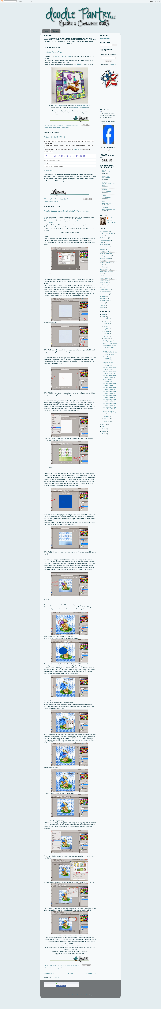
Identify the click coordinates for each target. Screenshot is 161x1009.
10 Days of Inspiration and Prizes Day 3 (109, 400)
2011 (103, 431)
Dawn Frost (105, 176)
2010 (103, 434)
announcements (105, 247)
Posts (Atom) (55, 977)
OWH (101, 242)
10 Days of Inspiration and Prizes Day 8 (109, 376)
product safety (104, 282)
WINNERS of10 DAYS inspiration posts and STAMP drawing (110, 353)
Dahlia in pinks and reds (108, 209)
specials (102, 296)
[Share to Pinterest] (89, 125)
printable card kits (105, 276)
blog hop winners (105, 251)
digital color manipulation (55, 968)
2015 (103, 317)
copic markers (65, 127)
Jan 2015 (106, 421)
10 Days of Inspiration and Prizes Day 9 (109, 372)
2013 (103, 426)
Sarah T (104, 189)
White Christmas (106, 191)
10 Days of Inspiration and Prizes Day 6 (109, 388)
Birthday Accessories (83, 105)
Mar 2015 (107, 416)
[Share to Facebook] (87, 125)
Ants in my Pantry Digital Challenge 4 (109, 412)
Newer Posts (49, 973)
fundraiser (103, 267)
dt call (102, 260)
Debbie (104, 170)
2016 (103, 314)
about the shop (104, 244)
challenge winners (105, 256)
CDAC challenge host (106, 233)
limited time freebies (106, 271)
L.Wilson (111, 218)
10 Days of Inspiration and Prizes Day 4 (109, 396)
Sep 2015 (107, 326)
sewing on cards (105, 289)
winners (102, 307)
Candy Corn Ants (106, 203)
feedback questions (106, 262)
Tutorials (55, 31)
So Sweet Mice (48, 219)
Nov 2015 (107, 321)
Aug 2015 (107, 329)
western (102, 305)
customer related (105, 258)
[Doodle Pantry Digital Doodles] (108, 143)
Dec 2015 (107, 319)
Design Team (104, 238)
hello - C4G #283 (106, 171)
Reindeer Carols (106, 197)
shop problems (104, 291)
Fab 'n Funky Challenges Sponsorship (107, 358)
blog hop (102, 249)
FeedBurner (112, 64)
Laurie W (105, 207)
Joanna (104, 182)
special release (104, 294)
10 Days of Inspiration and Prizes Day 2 (109, 404)
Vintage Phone (76, 221)
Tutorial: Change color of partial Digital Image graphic (66, 211)
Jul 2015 (106, 331)
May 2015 (107, 336)
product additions (105, 278)
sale (101, 287)
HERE (79, 64)
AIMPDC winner (53, 201)
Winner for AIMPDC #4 (54, 137)
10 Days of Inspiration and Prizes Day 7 (109, 384)
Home (46, 31)
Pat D (103, 201)
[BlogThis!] (84, 125)
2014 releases (104, 231)
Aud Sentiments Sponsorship (108, 380)
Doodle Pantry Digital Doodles (108, 123)
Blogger (91, 995)
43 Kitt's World (48, 170)
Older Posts (91, 973)
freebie (102, 264)
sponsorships (104, 300)
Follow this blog (61, 985)
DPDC (102, 235)
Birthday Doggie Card (53, 52)
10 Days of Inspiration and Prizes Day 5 (109, 392)
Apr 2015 (106, 338)
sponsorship (103, 298)
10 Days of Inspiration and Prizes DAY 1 (109, 408)
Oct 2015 (106, 324)
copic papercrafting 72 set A (62, 56)
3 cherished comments (71, 125)
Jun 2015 (106, 333)
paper (102, 273)
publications (103, 285)
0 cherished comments (74, 199)
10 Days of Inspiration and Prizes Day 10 (109, 368)
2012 (103, 429)
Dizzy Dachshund (60, 105)
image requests (104, 269)
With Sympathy (106, 177)
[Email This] (82, 125)
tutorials (66, 968)
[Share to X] (85, 125)
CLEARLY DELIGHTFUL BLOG (78, 107)
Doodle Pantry (77, 149)
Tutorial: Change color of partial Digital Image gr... (109, 347)
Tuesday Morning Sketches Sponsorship (108, 364)
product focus (104, 280)
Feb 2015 (107, 418)
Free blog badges (105, 240)
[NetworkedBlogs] (61, 983)
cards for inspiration (54, 127)
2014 (103, 424)
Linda (104, 195)
